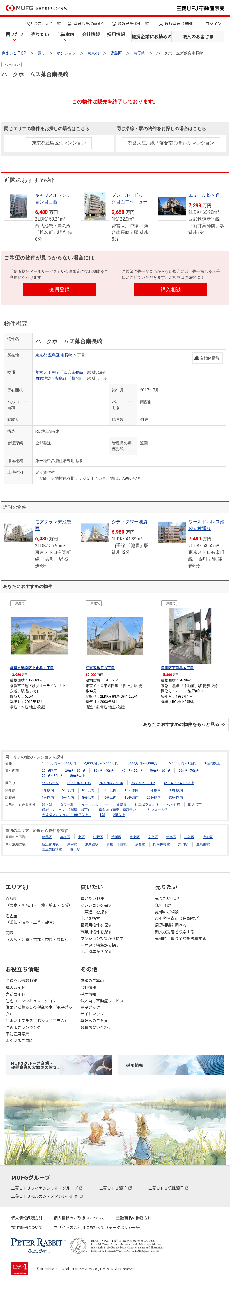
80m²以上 (77, 776)
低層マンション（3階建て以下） (66, 810)
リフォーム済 (158, 810)
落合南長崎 (73, 372)
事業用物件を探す (96, 931)
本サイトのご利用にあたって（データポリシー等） (99, 1227)
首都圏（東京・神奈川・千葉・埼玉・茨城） (39, 901)
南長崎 (66, 355)
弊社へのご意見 (94, 1020)
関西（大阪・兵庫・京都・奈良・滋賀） (37, 936)
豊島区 (54, 355)
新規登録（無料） (180, 23)
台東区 (135, 837)
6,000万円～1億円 (182, 763)
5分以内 (68, 797)
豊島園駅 (203, 844)
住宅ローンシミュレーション (31, 1000)
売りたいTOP (167, 898)
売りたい (40, 34)
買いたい (15, 34)
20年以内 (154, 790)
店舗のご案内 (92, 980)
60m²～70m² (188, 771)
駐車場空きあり (146, 805)
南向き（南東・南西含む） (119, 810)
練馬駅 (72, 844)
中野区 (98, 837)
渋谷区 (208, 837)
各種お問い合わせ (96, 1027)
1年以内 (48, 790)
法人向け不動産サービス (102, 1000)
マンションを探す (96, 905)
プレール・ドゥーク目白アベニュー (130, 199)
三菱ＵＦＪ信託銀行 (166, 1188)
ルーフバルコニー (95, 805)
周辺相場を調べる (171, 925)
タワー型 (66, 805)
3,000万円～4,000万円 (59, 763)
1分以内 (48, 797)
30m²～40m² (103, 771)
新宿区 (171, 837)
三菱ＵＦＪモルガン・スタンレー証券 (45, 1196)
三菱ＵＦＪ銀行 (113, 1188)
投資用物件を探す (96, 925)
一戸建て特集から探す (100, 945)
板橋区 (65, 837)
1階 (102, 815)
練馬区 (47, 837)
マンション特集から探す (102, 938)
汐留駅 (140, 844)
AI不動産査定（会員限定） (178, 918)
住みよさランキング (23, 1027)
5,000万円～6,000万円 (144, 763)
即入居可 (195, 805)
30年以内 (176, 790)
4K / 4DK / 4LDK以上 (179, 783)
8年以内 (88, 790)
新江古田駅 (50, 844)
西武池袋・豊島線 (51, 378)
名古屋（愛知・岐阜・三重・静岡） (31, 919)
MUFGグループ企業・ (36, 1065)
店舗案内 (65, 34)
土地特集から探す (96, 951)
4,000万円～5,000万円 (101, 763)
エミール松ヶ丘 (204, 195)
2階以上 (119, 815)
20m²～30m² (75, 771)
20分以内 (154, 797)
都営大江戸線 (47, 372)
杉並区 (189, 837)
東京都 (41, 355)
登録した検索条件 (89, 23)
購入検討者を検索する (174, 931)
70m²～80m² (52, 776)
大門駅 (183, 844)
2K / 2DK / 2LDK (111, 783)
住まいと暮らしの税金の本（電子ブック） (39, 1010)
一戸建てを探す (94, 911)
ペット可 (173, 805)
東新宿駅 (91, 844)
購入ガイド (15, 987)
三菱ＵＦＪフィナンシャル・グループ (45, 1188)
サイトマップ (92, 1014)
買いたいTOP (92, 898)
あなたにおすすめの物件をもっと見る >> (184, 724)
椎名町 (77, 378)
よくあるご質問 (19, 1040)
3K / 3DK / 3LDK (143, 783)
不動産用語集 (17, 1033)
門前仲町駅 (161, 844)
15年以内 (132, 790)
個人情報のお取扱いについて (79, 1218)
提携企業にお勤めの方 (151, 36)
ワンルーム (50, 783)
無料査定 (163, 905)
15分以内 (132, 797)
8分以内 (88, 797)
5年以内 (68, 790)
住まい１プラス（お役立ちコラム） (37, 1020)
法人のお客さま (198, 36)
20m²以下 (49, 771)
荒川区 (116, 837)
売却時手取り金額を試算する (180, 938)
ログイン (213, 23)
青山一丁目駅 (117, 844)
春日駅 (75, 849)
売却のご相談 (167, 911)
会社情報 (91, 34)
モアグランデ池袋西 (53, 525)
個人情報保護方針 (27, 1218)
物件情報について (27, 1227)
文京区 (153, 837)
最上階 (47, 805)
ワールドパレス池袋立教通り (206, 525)
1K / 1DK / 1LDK (79, 783)
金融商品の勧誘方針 (133, 1218)
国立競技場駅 (52, 849)
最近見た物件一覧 (133, 23)
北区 (81, 837)
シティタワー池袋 (130, 521)
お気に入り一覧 (47, 23)
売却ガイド (15, 994)
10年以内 (109, 790)
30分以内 (176, 797)
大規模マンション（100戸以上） (66, 815)
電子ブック (90, 1007)
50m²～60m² (160, 771)
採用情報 (116, 34)
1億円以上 (212, 763)
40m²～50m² (132, 771)
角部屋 (122, 805)
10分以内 (109, 797)
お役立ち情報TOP (21, 980)
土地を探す (90, 918)
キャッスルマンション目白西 (53, 199)
